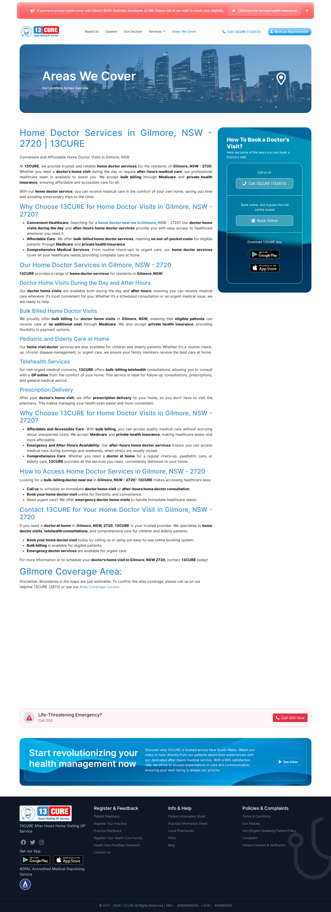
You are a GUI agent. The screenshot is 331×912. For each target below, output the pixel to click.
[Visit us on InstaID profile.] (41, 842)
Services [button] (156, 31)
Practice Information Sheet (187, 823)
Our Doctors (133, 31)
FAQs (172, 838)
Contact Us (102, 852)
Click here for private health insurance (267, 10)
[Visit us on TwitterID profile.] (33, 842)
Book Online (266, 220)
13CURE (128, 905)
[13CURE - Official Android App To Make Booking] (264, 254)
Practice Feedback (108, 831)
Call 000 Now (293, 718)
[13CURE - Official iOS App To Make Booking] (264, 267)
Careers (111, 31)
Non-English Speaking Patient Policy (269, 831)
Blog (171, 845)
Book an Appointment (291, 32)
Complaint (250, 838)
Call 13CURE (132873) (244, 32)
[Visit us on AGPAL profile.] (25, 884)
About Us (92, 31)
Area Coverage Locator (100, 587)
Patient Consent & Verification (264, 845)
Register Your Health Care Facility (118, 838)
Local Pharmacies (181, 831)
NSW (172, 852)
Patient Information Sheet (187, 816)
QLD (171, 859)
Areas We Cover (184, 31)
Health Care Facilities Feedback (117, 845)
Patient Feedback (107, 816)
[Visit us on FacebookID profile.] (24, 842)
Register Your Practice (110, 823)
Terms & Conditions (257, 816)
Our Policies (251, 823)
